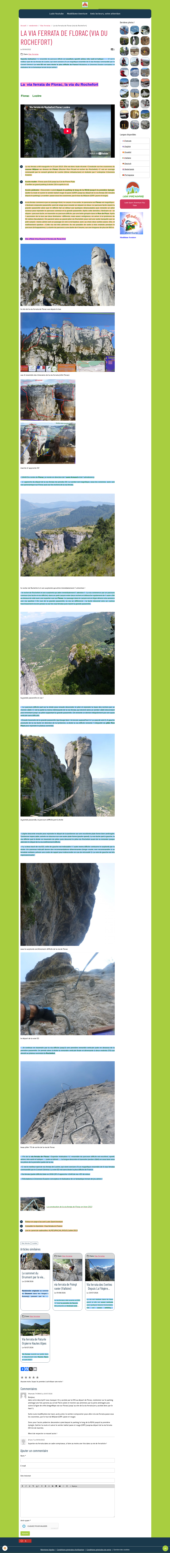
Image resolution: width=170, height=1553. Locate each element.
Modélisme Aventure (76, 13)
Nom (22, 1456)
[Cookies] (5, 1548)
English (127, 146)
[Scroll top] (165, 1548)
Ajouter (25, 1533)
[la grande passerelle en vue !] (67, 653)
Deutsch (127, 163)
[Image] (56, 1486)
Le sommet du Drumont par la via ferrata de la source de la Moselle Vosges (34, 1275)
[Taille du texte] (33, 1486)
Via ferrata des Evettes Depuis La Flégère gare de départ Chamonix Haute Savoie (100, 1286)
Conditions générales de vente (99, 1549)
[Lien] (49, 1486)
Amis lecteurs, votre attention (105, 13)
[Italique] (26, 1486)
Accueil (23, 25)
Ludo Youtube (56, 13)
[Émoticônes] (67, 1486)
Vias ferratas (45, 25)
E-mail (23, 1466)
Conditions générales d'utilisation (70, 1549)
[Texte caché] (52, 1486)
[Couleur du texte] (37, 1486)
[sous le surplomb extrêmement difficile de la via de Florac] (67, 904)
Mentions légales (47, 1549)
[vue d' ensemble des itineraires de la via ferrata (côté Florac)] (67, 342)
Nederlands (129, 169)
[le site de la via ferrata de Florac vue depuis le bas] (67, 274)
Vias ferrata (26, 1243)
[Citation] (42, 1486)
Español (127, 152)
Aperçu (74, 1486)
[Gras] (22, 1486)
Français (127, 141)
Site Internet (25, 1476)
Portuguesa (129, 175)
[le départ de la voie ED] (67, 994)
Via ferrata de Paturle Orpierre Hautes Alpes (34, 1341)
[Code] (63, 1486)
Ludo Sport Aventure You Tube (134, 204)
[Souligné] (29, 1486)
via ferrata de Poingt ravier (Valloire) (65, 1286)
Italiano (127, 158)
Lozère (34, 1243)
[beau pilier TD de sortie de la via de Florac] (67, 1102)
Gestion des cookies (121, 1549)
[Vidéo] (60, 1486)
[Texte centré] (45, 1486)
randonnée (33, 25)
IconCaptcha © (54, 1528)
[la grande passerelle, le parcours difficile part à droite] (67, 775)
